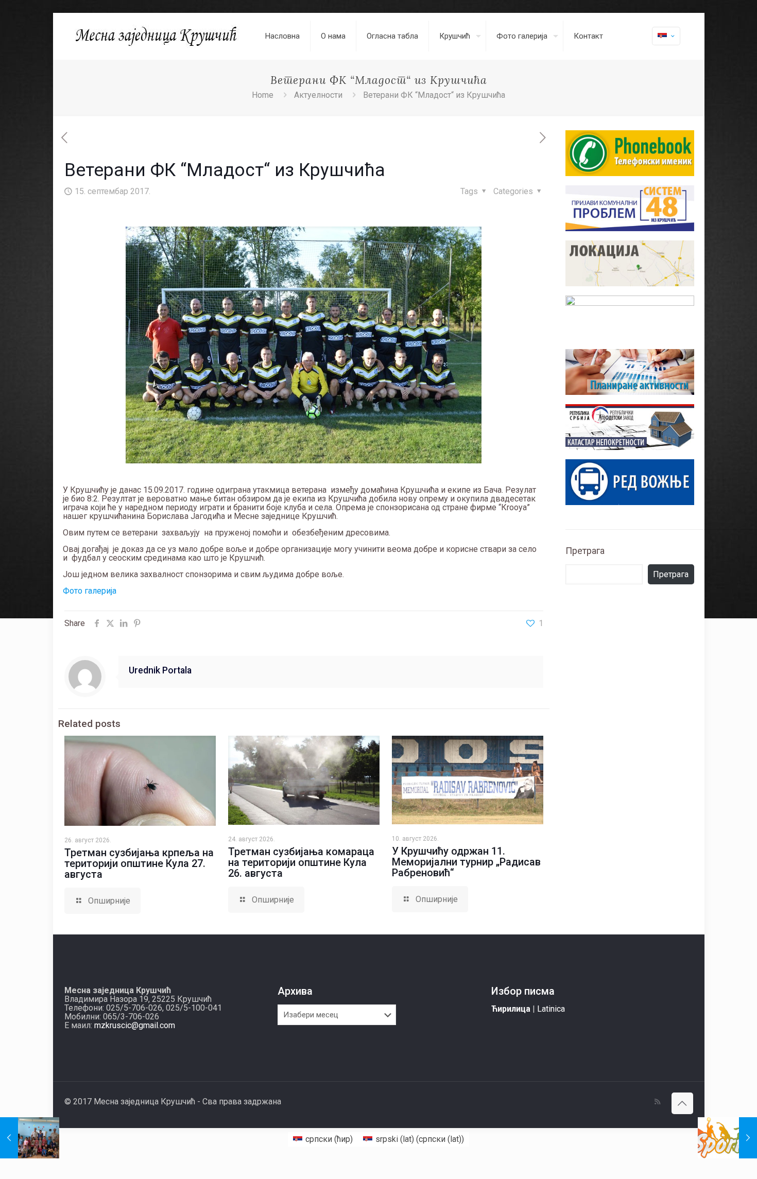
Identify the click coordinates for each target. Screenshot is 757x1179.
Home (262, 95)
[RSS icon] (657, 1101)
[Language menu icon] (666, 36)
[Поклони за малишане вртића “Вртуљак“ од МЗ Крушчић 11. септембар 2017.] (29, 1137)
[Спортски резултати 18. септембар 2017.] (727, 1137)
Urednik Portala (160, 670)
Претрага (585, 550)
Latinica (551, 1009)
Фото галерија (89, 591)
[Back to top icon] (682, 1103)
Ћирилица (510, 1009)
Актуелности (318, 95)
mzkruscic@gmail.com (134, 1025)
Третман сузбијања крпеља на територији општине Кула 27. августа (139, 863)
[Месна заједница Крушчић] (157, 36)
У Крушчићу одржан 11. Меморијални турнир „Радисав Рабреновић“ (466, 862)
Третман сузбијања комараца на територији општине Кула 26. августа (301, 862)
